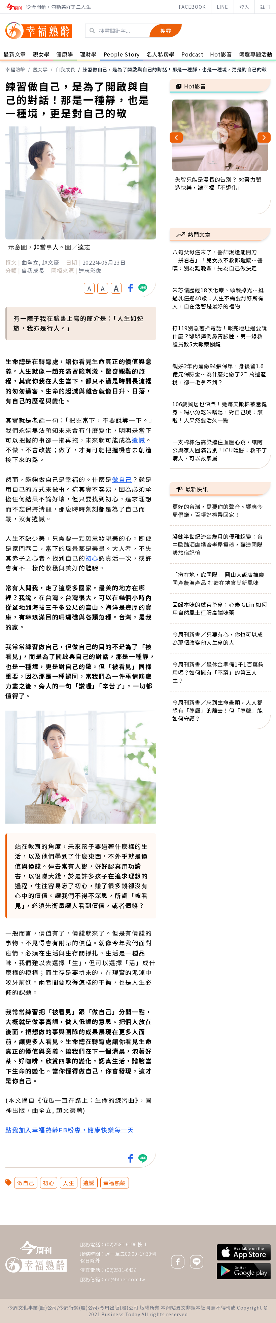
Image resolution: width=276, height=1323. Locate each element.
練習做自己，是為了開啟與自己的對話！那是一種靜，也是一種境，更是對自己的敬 (174, 69)
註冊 (265, 6)
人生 (68, 1183)
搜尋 (165, 31)
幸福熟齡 (15, 69)
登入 (244, 6)
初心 (92, 558)
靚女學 (40, 69)
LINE (222, 6)
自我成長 (65, 69)
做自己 (122, 479)
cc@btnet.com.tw (125, 1279)
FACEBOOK (192, 6)
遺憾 (138, 440)
